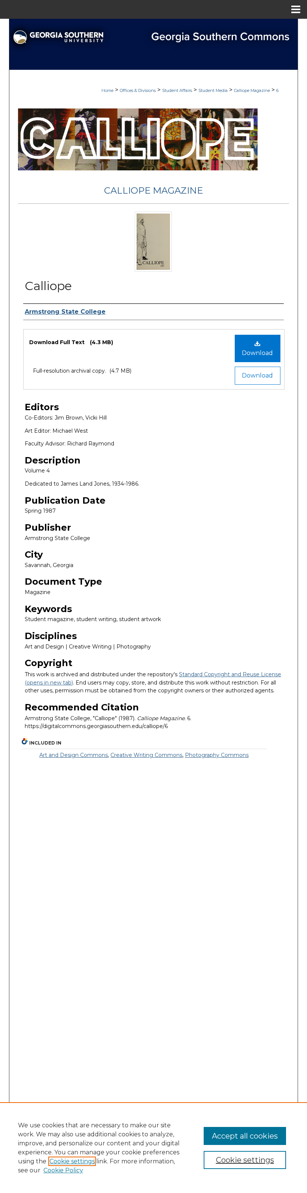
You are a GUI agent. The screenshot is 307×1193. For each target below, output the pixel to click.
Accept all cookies (245, 1135)
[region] (153, 1147)
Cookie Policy (63, 1170)
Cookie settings (72, 1161)
